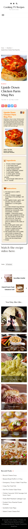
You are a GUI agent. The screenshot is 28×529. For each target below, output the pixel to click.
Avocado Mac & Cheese (14, 379)
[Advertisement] (14, 32)
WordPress (14, 526)
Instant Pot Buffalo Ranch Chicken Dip (14, 348)
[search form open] (16, 3)
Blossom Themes (14, 524)
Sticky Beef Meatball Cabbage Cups (14, 499)
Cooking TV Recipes (14, 7)
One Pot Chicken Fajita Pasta (12, 490)
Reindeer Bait (14, 462)
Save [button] (21, 113)
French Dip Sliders (14, 407)
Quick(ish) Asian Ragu (9, 508)
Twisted (9, 264)
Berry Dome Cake (14, 329)
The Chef (3, 100)
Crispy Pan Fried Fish (9, 486)
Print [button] (23, 113)
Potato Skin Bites (14, 434)
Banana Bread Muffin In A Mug (12, 479)
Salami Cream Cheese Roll (11, 511)
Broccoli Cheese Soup (10, 475)
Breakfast (3, 84)
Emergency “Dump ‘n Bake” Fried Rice (15, 482)
